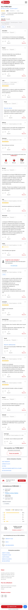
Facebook (7, 503)
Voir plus (2, 16)
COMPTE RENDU (5, 557)
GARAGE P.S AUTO (6, 464)
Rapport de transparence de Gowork (8, 585)
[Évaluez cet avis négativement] (5, 42)
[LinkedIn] (5, 595)
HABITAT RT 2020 (9, 538)
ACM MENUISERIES (9, 545)
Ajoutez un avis (12, 606)
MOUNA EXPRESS (6, 561)
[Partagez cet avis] (25, 31)
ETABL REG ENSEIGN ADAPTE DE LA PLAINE (11, 468)
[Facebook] (2, 595)
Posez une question (14, 453)
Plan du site (3, 579)
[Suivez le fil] (25, 606)
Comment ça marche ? (17, 530)
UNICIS (6, 542)
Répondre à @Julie (8, 108)
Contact (2, 589)
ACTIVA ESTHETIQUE (6, 470)
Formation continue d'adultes (11, 493)
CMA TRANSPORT (6, 461)
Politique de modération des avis (7, 574)
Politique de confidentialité (6, 577)
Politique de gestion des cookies (7, 576)
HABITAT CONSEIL (6, 553)
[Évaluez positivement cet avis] (3, 42)
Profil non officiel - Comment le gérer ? (10, 8)
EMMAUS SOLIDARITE (7, 559)
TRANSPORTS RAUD (6, 555)
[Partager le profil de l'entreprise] (25, 476)
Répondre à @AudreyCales (9, 344)
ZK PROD (4, 466)
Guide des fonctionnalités (6, 587)
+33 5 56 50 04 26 (9, 14)
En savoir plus (14, 265)
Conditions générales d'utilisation (8, 573)
